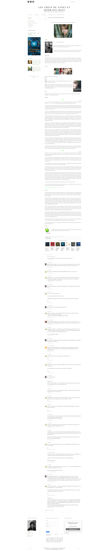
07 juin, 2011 (50, 427)
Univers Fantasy (30, 20)
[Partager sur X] (48, 238)
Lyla (62, 187)
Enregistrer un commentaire (49, 510)
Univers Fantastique (31, 21)
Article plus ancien (80, 512)
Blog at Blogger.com (49, 549)
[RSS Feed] (28, 2)
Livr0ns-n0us (49, 345)
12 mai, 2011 (50, 259)
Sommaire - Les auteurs (31, 533)
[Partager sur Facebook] (49, 238)
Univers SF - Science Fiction (58, 236)
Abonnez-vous (73, 529)
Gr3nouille (60, 187)
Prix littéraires (30, 24)
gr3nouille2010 (50, 452)
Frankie (56, 187)
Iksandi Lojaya (61, 549)
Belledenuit (49, 320)
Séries (28, 534)
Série (51, 236)
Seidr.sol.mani (52, 14)
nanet (48, 291)
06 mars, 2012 (50, 507)
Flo (48, 388)
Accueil (30, 14)
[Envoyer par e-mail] (46, 238)
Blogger (34, 77)
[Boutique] (33, 2)
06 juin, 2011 (50, 420)
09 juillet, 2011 (51, 439)
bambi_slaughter (50, 256)
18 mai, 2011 (50, 393)
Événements (30, 26)
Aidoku (48, 414)
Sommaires (36, 14)
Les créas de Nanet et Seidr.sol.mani (54, 8)
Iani (63, 187)
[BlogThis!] (47, 238)
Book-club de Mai (50, 103)
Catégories (43, 14)
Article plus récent (45, 512)
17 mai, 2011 (50, 385)
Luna (58, 187)
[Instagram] (31, 2)
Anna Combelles (60, 14)
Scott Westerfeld (55, 42)
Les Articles (29, 532)
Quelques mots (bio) (30, 535)
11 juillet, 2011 (51, 449)
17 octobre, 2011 (51, 462)
